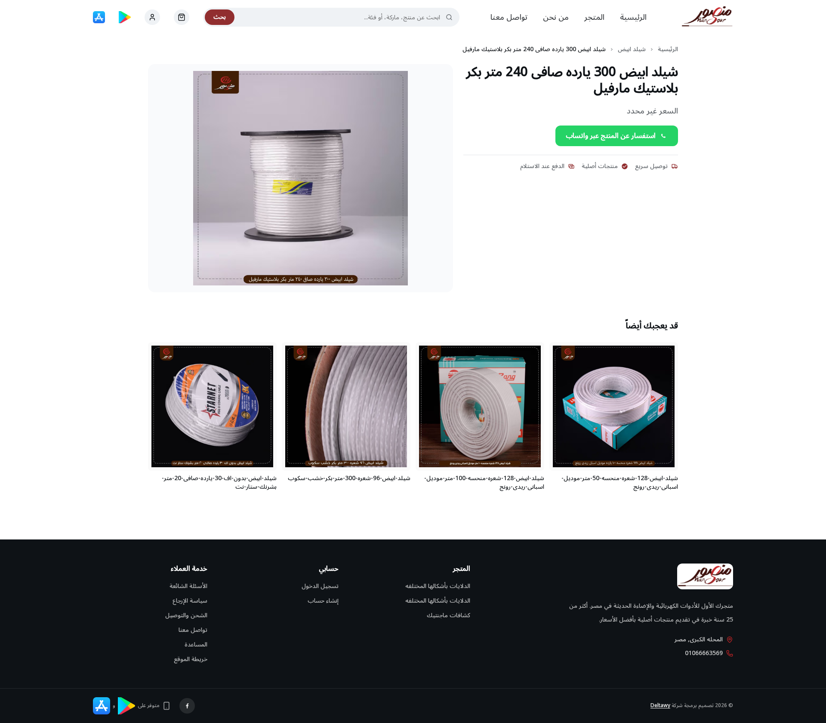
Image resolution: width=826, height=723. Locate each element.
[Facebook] (187, 706)
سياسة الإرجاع (190, 600)
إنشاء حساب (323, 600)
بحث (219, 17)
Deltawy (660, 705)
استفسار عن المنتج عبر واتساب (611, 136)
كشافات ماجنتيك (448, 615)
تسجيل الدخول (320, 586)
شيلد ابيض (632, 49)
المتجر (594, 17)
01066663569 (704, 653)
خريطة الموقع (190, 659)
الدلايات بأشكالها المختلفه (437, 586)
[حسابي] (181, 17)
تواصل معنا (508, 17)
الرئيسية (633, 17)
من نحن (556, 17)
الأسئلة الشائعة (188, 586)
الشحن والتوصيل (186, 615)
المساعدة (196, 644)
